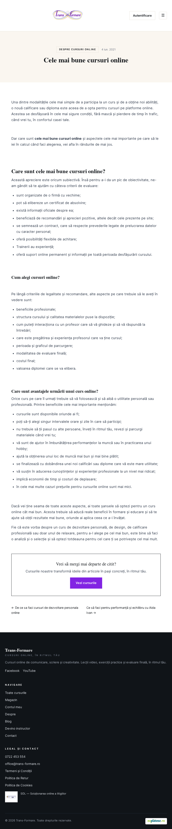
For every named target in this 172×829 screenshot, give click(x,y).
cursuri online (86, 171)
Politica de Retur (16, 778)
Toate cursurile (15, 693)
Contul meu (13, 707)
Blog (8, 721)
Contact (11, 736)
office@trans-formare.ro (22, 764)
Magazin (11, 700)
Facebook (12, 671)
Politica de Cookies (19, 785)
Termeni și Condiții (18, 771)
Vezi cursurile (86, 583)
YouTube (29, 671)
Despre (10, 714)
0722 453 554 (15, 757)
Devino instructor (17, 728)
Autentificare (142, 15)
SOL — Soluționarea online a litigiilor (43, 793)
